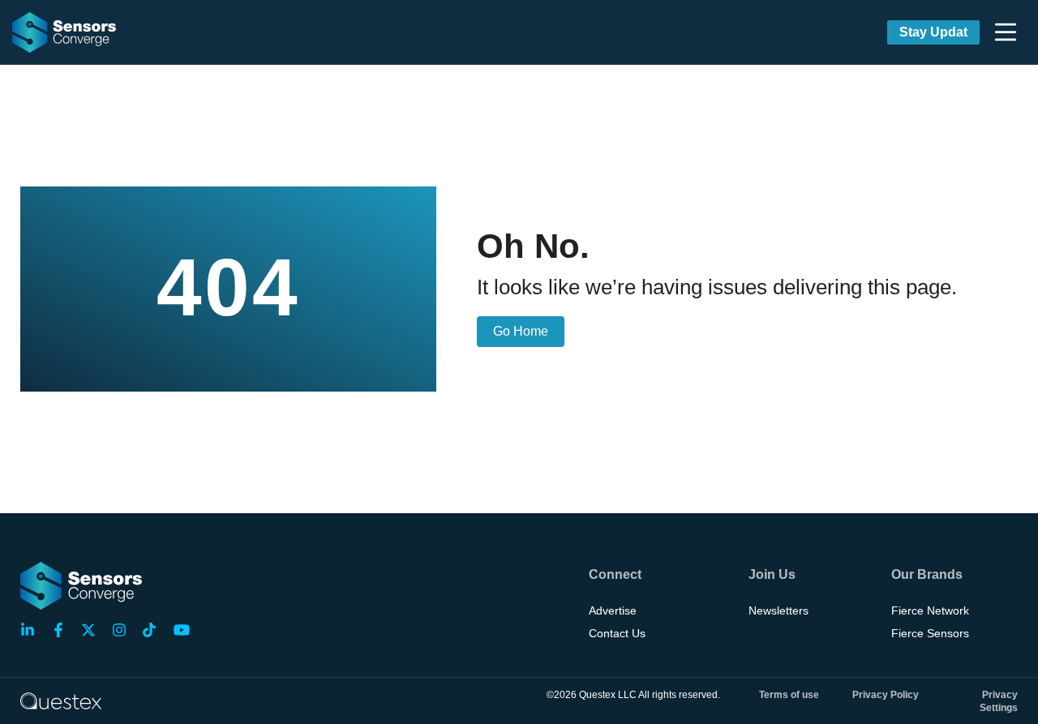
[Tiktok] (154, 630)
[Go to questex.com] (60, 700)
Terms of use (789, 694)
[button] (1005, 32)
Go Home (520, 331)
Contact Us (617, 633)
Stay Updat (933, 32)
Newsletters (778, 610)
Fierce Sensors (930, 633)
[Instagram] (124, 630)
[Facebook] (63, 630)
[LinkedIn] (32, 630)
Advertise (613, 610)
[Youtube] (185, 630)
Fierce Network (930, 610)
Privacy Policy (885, 694)
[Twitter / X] (93, 630)
